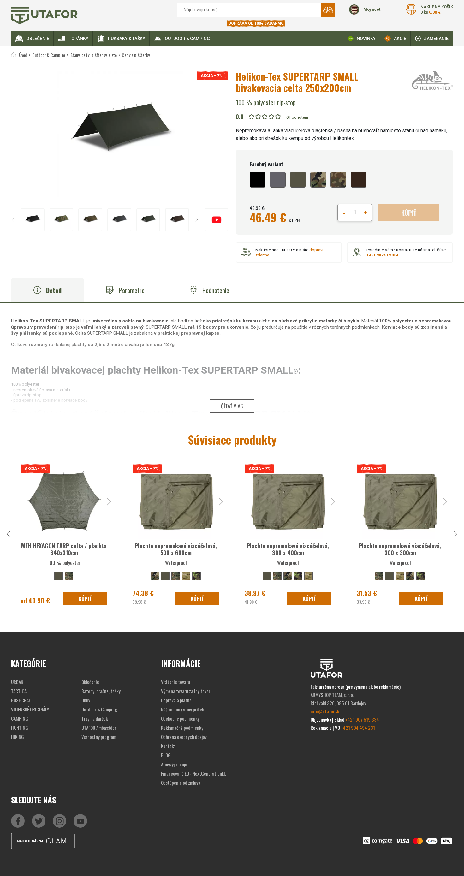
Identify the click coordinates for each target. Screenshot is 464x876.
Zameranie (436, 38)
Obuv (85, 700)
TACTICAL (19, 690)
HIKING (17, 736)
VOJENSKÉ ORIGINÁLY (30, 709)
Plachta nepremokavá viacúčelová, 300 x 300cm (400, 549)
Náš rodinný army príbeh (182, 709)
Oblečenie (37, 38)
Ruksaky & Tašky (126, 38)
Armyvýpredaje (174, 764)
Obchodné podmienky (180, 718)
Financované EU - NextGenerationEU (193, 773)
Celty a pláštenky (136, 54)
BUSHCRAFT (22, 700)
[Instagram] (80, 821)
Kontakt (168, 745)
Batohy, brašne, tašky (101, 690)
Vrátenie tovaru (175, 681)
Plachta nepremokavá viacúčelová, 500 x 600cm (176, 549)
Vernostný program (98, 736)
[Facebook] (18, 821)
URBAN (17, 681)
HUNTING (19, 727)
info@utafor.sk (325, 711)
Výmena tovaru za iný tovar (185, 690)
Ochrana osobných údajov (184, 736)
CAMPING (19, 718)
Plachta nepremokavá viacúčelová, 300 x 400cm (288, 549)
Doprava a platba (176, 700)
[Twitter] (38, 821)
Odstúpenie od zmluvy (180, 782)
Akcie (400, 38)
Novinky (366, 38)
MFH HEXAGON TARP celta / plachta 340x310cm (64, 549)
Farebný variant (266, 164)
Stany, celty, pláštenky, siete (93, 54)
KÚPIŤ (408, 213)
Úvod (23, 54)
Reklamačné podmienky (182, 727)
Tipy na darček (94, 718)
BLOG (166, 755)
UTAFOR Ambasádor (98, 727)
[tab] (47, 290)
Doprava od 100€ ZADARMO (256, 23)
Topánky (78, 38)
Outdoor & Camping (187, 38)
